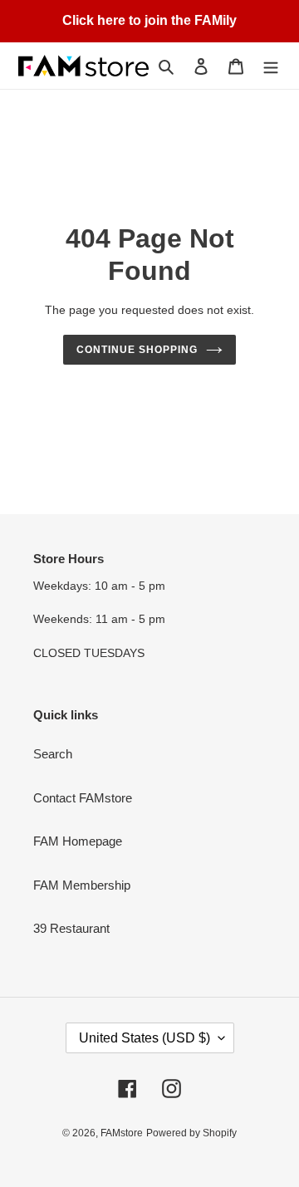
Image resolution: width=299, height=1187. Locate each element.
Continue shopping (137, 350)
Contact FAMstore (82, 798)
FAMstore (121, 1133)
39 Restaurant (71, 928)
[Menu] (270, 66)
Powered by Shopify (191, 1133)
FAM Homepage (77, 841)
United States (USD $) (144, 1038)
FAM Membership (81, 885)
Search (52, 754)
